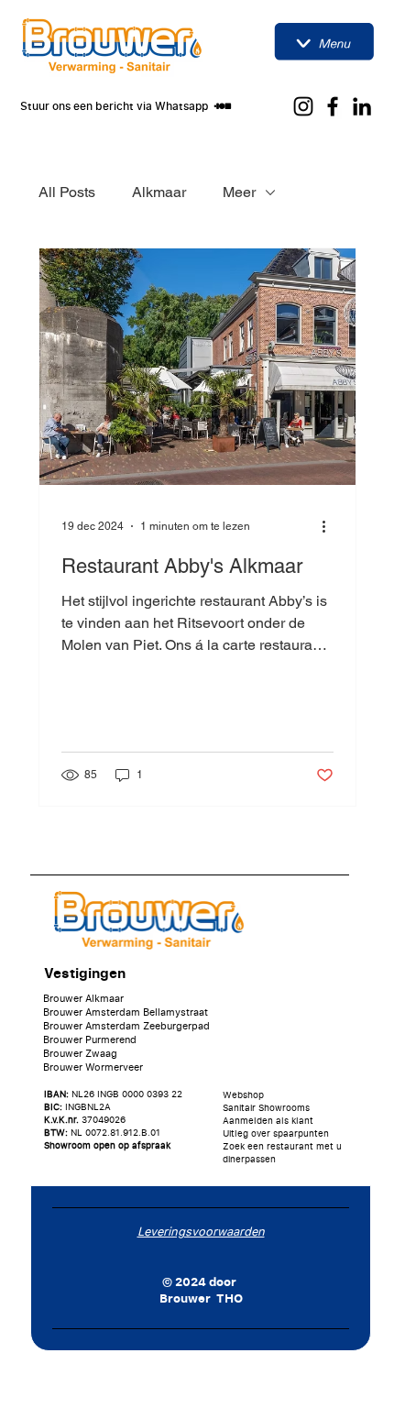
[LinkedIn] (362, 106)
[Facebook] (332, 106)
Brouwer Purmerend (90, 1039)
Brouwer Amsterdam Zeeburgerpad (126, 1025)
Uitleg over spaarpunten (276, 1133)
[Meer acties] (331, 526)
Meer (239, 192)
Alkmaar (159, 192)
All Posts (66, 192)
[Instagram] (303, 106)
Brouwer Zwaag (80, 1053)
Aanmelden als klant (268, 1120)
